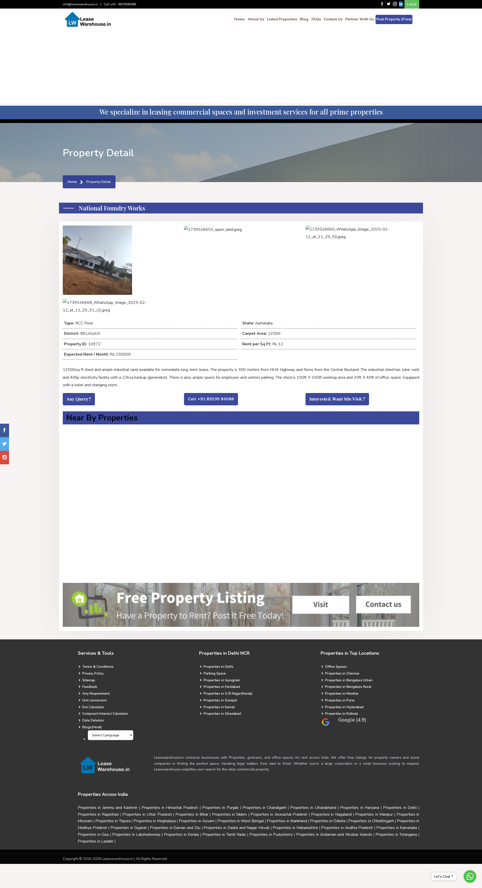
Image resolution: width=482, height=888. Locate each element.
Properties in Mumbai (341, 693)
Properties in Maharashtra (295, 827)
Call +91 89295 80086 (211, 399)
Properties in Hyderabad (344, 707)
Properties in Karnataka (396, 827)
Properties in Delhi (218, 666)
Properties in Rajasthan (98, 814)
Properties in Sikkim (229, 814)
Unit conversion (94, 700)
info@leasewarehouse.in (80, 4)
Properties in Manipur (374, 814)
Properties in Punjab (220, 807)
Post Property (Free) (394, 19)
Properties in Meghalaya (155, 821)
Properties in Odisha (327, 821)
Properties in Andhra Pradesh (347, 827)
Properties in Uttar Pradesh (148, 814)
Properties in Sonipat (220, 700)
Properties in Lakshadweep (136, 834)
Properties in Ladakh (95, 841)
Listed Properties (282, 19)
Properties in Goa (93, 834)
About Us (256, 19)
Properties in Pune (339, 700)
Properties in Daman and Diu (175, 827)
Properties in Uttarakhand (313, 807)
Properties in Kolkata (341, 713)
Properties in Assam (196, 821)
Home (239, 19)
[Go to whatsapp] (470, 876)
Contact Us (333, 19)
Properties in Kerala (181, 834)
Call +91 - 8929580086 (120, 4)
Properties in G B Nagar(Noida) (227, 693)
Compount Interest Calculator (104, 713)
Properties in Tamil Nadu (224, 834)
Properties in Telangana (396, 834)
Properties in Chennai (341, 673)
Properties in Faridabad (221, 686)
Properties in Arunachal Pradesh (279, 814)
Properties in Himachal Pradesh (170, 807)
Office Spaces (335, 666)
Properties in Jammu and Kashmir (107, 807)
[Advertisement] (241, 68)
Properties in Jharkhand (287, 821)
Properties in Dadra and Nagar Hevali (236, 827)
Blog (304, 19)
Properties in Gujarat (128, 827)
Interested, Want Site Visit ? (337, 399)
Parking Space (214, 673)
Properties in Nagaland (331, 814)
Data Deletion (92, 720)
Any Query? (79, 399)
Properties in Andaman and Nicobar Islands (334, 834)
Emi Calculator (92, 707)
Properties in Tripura (112, 821)
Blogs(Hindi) (91, 727)
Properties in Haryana (359, 807)
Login (412, 4)
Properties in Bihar (191, 814)
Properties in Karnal (219, 707)
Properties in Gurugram (221, 680)
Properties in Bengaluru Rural (347, 686)
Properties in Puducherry (271, 834)
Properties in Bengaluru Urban (348, 680)
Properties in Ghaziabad (222, 713)
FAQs (316, 19)
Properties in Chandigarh (264, 807)
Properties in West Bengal (240, 821)
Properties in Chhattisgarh (371, 821)
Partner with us (359, 19)
